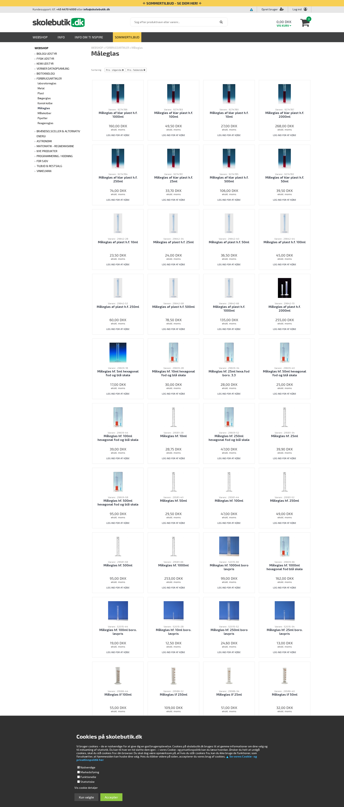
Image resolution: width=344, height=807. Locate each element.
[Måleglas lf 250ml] (173, 675)
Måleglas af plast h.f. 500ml (173, 306)
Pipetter (43, 118)
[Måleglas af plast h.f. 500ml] (173, 287)
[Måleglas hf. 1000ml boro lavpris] (229, 546)
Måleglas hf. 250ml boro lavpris (229, 631)
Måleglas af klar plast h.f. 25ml (173, 179)
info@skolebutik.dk (96, 9)
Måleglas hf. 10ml (173, 436)
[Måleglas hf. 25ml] (285, 416)
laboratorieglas (47, 83)
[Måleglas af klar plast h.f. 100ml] (173, 93)
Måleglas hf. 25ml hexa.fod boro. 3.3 (229, 373)
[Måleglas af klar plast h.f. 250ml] (118, 158)
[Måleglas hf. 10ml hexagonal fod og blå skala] (174, 352)
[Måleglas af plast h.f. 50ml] (229, 223)
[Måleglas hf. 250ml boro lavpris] (229, 610)
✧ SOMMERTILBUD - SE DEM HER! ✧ (172, 3)
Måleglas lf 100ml (118, 694)
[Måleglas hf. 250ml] (285, 481)
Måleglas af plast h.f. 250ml (118, 306)
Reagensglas (45, 123)
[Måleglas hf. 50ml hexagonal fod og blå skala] (285, 352)
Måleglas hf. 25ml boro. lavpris (285, 631)
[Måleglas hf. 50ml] (174, 481)
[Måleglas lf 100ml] (118, 675)
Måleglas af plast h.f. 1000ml (229, 308)
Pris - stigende (113, 70)
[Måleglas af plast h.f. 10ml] (118, 223)
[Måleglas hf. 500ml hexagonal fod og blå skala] (118, 481)
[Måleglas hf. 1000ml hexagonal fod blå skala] (285, 546)
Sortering (96, 70)
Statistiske (87, 781)
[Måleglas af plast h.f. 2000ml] (284, 287)
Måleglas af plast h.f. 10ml (118, 242)
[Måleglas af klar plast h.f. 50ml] (284, 158)
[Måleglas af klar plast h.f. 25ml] (173, 158)
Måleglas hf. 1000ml (173, 565)
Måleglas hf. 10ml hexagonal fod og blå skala (173, 373)
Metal (41, 88)
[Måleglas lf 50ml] (284, 675)
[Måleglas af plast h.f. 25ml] (173, 223)
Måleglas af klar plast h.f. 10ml (229, 114)
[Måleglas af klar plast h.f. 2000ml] (284, 93)
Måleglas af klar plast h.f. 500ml (229, 179)
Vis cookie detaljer (86, 787)
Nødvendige (87, 767)
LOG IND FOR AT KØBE (118, 135)
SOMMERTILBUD (127, 37)
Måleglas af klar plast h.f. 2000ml (284, 114)
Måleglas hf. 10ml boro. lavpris (173, 631)
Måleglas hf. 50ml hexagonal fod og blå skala (284, 373)
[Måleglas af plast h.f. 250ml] (118, 287)
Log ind (297, 9)
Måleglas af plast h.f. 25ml (173, 242)
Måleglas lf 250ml (173, 694)
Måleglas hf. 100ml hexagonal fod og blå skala (118, 437)
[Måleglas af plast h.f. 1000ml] (229, 287)
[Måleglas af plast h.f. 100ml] (284, 223)
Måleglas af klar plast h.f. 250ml (118, 179)
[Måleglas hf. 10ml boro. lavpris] (174, 610)
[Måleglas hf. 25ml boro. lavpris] (285, 610)
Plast (41, 93)
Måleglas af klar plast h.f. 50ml (284, 179)
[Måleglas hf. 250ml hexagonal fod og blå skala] (229, 416)
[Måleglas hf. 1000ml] (174, 546)
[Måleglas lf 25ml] (229, 675)
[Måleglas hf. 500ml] (118, 546)
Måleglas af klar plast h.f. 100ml (173, 114)
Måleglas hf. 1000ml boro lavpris (229, 567)
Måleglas (44, 108)
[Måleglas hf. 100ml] (229, 481)
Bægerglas (44, 98)
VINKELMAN (44, 171)
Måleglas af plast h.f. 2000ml (285, 308)
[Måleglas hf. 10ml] (174, 416)
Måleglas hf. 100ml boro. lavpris (118, 631)
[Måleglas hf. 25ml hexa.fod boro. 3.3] (229, 352)
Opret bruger (270, 9)
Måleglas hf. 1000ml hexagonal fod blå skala (285, 567)
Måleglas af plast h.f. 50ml (229, 242)
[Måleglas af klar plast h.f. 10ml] (229, 93)
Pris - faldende (135, 70)
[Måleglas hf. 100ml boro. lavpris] (118, 610)
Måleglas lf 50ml (284, 694)
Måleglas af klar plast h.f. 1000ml (118, 114)
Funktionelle (88, 777)
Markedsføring (89, 772)
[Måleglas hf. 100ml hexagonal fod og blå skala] (118, 416)
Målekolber (44, 113)
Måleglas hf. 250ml (284, 500)
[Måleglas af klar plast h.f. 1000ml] (118, 93)
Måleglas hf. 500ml (118, 565)
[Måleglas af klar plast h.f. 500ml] (229, 158)
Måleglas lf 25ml (229, 694)
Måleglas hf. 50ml (173, 500)
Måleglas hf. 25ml (284, 436)
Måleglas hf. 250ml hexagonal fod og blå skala (229, 437)
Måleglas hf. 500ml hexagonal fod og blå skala (118, 502)
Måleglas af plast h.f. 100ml (285, 242)
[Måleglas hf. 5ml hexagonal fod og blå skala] (117, 352)
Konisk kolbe (45, 103)
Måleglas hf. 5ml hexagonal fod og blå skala (118, 373)
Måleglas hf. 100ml (229, 500)
